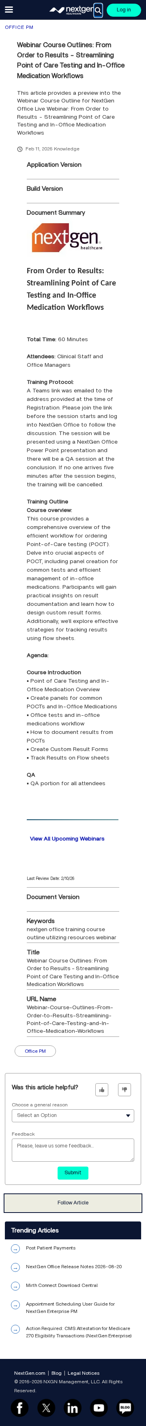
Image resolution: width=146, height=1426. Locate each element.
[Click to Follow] (73, 1203)
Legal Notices (83, 1373)
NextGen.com (29, 1373)
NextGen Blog (125, 1407)
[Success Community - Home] (73, 10)
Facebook (20, 1407)
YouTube (99, 1407)
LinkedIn (72, 1407)
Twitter (46, 1407)
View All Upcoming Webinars (67, 839)
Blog (57, 1373)
